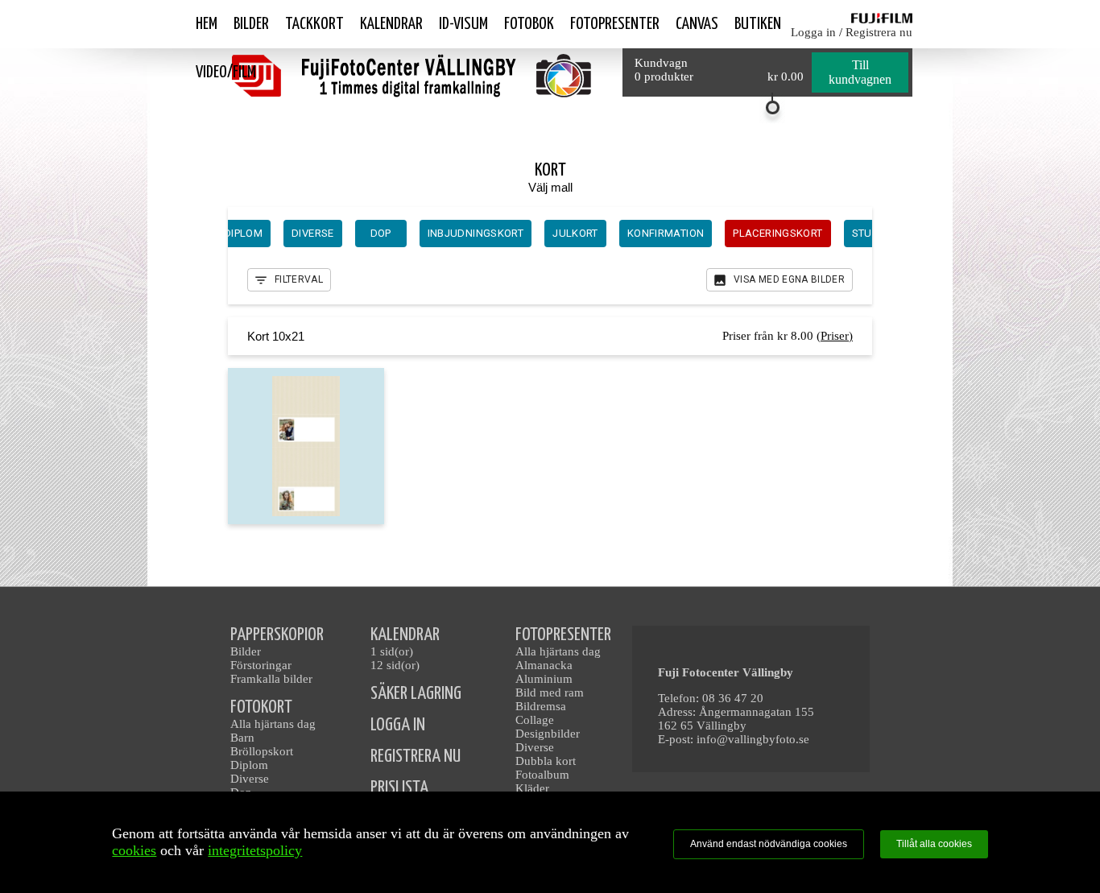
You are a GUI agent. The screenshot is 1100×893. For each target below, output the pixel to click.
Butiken (757, 24)
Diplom (249, 765)
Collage (534, 719)
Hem (206, 24)
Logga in (813, 32)
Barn (242, 737)
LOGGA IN (397, 725)
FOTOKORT (261, 707)
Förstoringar (261, 665)
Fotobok (529, 24)
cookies (134, 850)
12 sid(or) (395, 665)
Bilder (251, 24)
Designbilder (547, 733)
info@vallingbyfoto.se (753, 739)
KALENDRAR (405, 635)
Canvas (697, 24)
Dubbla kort (545, 761)
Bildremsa (540, 706)
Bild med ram (549, 692)
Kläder (532, 788)
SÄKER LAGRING (415, 693)
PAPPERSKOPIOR (277, 635)
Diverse (249, 778)
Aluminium (544, 678)
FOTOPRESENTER (563, 635)
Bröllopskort (261, 751)
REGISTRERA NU (415, 756)
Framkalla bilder (271, 678)
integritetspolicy (255, 850)
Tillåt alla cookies (934, 844)
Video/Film (226, 72)
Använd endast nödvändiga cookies (768, 844)
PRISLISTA (399, 788)
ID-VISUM (463, 24)
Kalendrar (391, 24)
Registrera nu (879, 32)
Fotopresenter (615, 24)
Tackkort (314, 24)
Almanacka (544, 665)
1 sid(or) (391, 651)
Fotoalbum (542, 774)
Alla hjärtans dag (273, 723)
